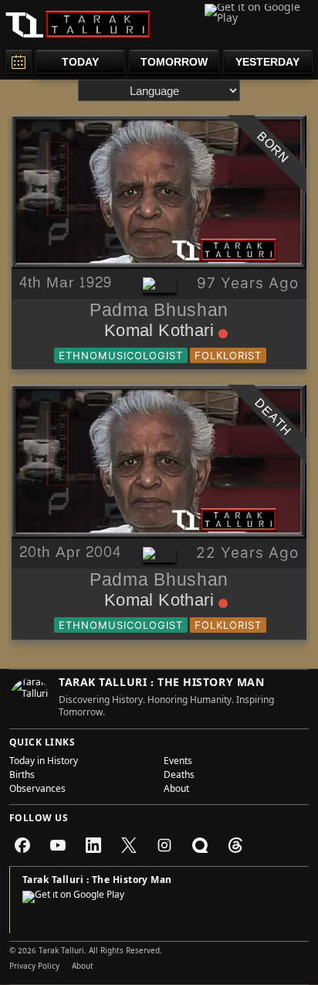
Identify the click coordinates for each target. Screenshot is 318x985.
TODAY (80, 62)
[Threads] (235, 845)
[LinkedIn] (93, 845)
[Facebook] (22, 845)
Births (22, 776)
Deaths (179, 776)
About (176, 790)
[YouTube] (58, 845)
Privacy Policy (34, 967)
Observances (37, 790)
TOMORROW (174, 62)
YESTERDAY (267, 62)
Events (178, 762)
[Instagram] (164, 845)
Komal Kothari (159, 334)
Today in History (43, 762)
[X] (129, 845)
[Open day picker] (18, 61)
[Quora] (200, 845)
